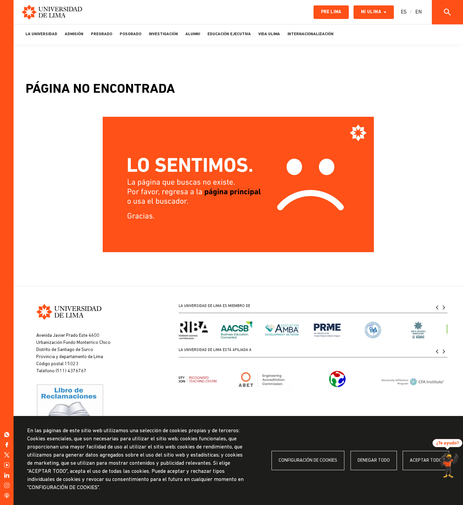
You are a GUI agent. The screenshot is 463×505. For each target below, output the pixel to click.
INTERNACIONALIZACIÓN (310, 34)
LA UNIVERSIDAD (41, 34)
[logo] (52, 12)
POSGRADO (130, 34)
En (418, 12)
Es (404, 12)
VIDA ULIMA (269, 34)
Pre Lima (331, 12)
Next (444, 307)
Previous (437, 307)
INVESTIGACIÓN (163, 34)
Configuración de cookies (308, 460)
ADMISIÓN (74, 34)
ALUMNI (192, 34)
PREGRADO (101, 34)
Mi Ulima (371, 12)
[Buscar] (447, 12)
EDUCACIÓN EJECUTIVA (229, 34)
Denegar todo (374, 460)
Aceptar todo (426, 460)
